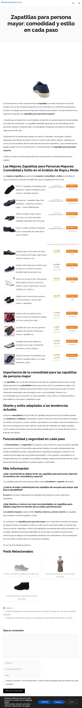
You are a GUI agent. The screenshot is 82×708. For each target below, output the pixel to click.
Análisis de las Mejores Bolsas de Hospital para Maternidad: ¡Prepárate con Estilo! (39, 618)
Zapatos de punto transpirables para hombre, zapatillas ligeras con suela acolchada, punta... (30, 359)
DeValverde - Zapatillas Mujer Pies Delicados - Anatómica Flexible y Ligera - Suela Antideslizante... (30, 203)
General (9, 608)
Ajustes (71, 702)
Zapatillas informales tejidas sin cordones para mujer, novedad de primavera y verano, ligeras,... (29, 345)
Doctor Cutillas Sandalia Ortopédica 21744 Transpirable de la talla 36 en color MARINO (30, 231)
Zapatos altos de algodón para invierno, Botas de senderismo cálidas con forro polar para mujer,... (31, 317)
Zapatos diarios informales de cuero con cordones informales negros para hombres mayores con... (31, 255)
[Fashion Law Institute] (11, 3)
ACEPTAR (44, 702)
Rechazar (58, 702)
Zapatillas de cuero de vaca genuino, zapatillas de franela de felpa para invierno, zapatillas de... (31, 331)
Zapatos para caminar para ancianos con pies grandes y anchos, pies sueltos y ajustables (30, 299)
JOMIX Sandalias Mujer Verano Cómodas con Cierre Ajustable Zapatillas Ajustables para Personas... (30, 217)
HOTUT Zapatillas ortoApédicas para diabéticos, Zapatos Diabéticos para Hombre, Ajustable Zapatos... (31, 189)
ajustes (27, 706)
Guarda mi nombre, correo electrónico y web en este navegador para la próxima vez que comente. (42, 682)
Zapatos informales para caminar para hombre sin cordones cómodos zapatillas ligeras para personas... (31, 268)
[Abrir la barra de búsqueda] (73, 3)
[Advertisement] (41, 59)
